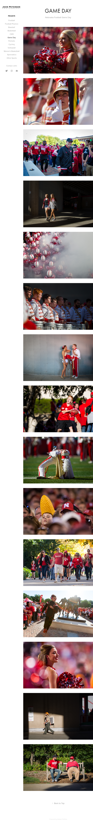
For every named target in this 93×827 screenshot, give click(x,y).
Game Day (12, 37)
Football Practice (11, 24)
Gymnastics (11, 54)
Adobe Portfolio (62, 819)
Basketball (12, 30)
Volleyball (12, 47)
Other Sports (12, 58)
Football (11, 20)
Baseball (11, 27)
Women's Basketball (12, 51)
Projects (11, 16)
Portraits (11, 41)
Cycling (12, 44)
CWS (12, 34)
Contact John (11, 65)
